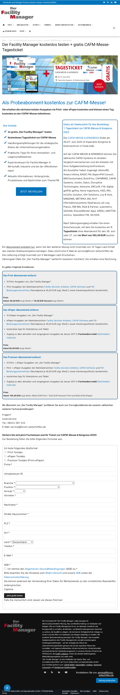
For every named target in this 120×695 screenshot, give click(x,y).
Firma (8, 464)
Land (7, 542)
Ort (7, 532)
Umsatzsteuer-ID (13, 473)
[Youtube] (115, 2)
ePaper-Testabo (16, 456)
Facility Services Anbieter (56, 286)
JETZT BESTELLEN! (31, 191)
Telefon (9, 546)
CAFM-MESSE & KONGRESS (83, 137)
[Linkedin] (111, 2)
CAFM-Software (78, 286)
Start (4, 40)
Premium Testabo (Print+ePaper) (25, 460)
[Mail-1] (104, 2)
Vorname (10, 495)
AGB (7, 564)
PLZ (7, 523)
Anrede (9, 491)
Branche (9, 483)
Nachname (11, 504)
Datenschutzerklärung (16, 577)
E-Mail (8, 555)
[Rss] (108, 2)
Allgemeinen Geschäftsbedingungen (45, 568)
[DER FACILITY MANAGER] (17, 13)
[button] (114, 28)
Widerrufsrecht (53, 572)
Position (9, 487)
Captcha (9, 589)
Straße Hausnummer (16, 514)
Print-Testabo (15, 452)
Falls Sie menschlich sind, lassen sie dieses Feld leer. (33, 599)
